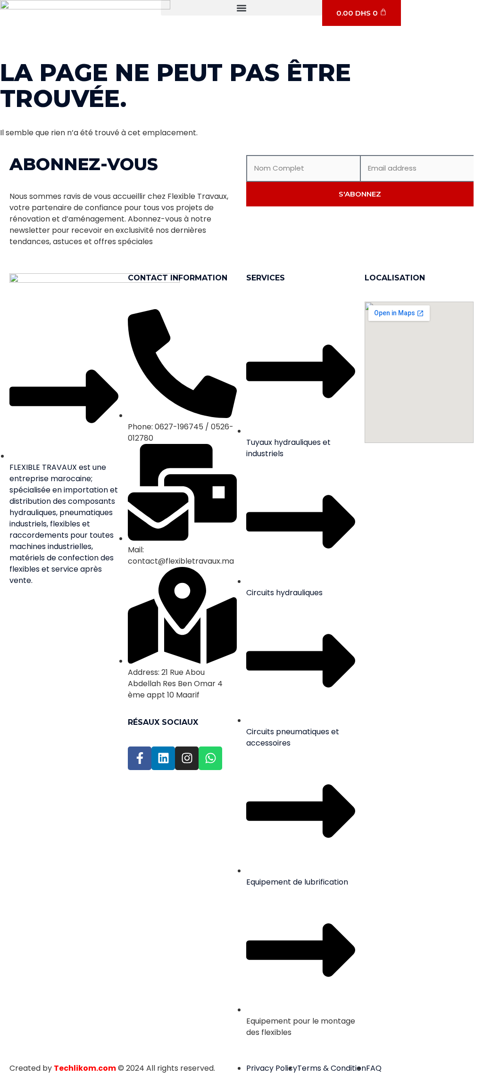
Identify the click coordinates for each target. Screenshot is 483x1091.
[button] (241, 8)
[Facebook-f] (139, 758)
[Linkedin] (163, 758)
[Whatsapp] (210, 758)
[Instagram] (187, 758)
